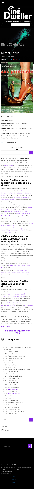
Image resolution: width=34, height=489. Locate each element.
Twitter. (13, 476)
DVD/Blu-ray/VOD (16, 469)
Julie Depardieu (28, 305)
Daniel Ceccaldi (9, 200)
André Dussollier (11, 273)
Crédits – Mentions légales (24, 467)
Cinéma (3, 469)
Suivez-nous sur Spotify (7, 471)
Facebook (13, 479)
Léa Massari (16, 211)
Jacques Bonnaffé (10, 305)
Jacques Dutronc (12, 265)
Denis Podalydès (20, 296)
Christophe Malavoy (10, 230)
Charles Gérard (8, 165)
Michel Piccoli (10, 193)
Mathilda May (22, 265)
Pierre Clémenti (18, 193)
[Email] (8, 430)
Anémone (9, 228)
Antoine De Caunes (12, 294)
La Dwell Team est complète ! (8, 467)
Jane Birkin (22, 216)
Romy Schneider (13, 216)
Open (4, 3)
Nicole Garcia (20, 273)
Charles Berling (16, 303)
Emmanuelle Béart (7, 303)
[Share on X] (5, 430)
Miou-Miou (9, 232)
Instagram (13, 482)
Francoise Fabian (10, 209)
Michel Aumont (23, 211)
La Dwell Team (14, 465)
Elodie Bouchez (10, 296)
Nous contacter (5, 465)
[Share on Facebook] (2, 430)
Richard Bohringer (17, 228)
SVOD (8, 469)
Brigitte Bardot (18, 197)
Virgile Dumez (5, 326)
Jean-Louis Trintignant (22, 214)
